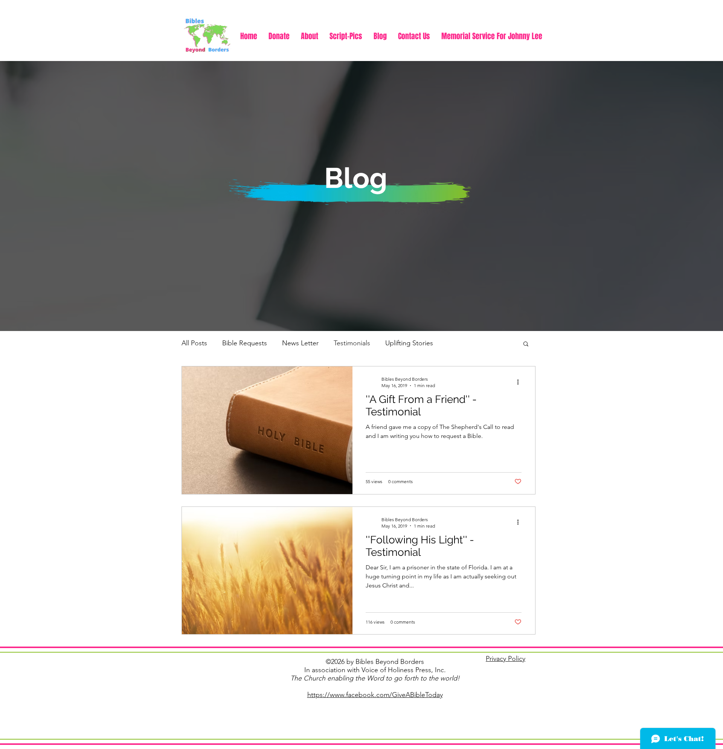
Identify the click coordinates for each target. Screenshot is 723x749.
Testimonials (352, 343)
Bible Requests (244, 343)
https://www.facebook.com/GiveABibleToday (375, 695)
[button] (525, 344)
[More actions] (520, 381)
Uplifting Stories (409, 343)
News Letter (300, 343)
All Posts (194, 343)
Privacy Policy (505, 658)
